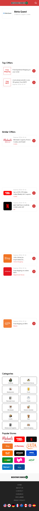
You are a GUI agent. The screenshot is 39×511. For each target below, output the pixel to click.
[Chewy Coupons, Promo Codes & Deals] (31, 453)
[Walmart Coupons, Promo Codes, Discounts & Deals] (7, 467)
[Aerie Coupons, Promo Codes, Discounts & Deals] (31, 460)
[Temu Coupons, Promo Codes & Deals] (7, 453)
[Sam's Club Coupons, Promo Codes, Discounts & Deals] (19, 467)
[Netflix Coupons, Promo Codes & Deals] (31, 439)
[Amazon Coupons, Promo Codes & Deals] (19, 453)
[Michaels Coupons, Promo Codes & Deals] (7, 439)
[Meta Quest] (19, 3)
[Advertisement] (19, 40)
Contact (19, 491)
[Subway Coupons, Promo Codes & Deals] (7, 460)
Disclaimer (19, 497)
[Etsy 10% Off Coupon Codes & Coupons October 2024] (7, 446)
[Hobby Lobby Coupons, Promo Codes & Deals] (19, 439)
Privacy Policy (19, 500)
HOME (19, 485)
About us (19, 488)
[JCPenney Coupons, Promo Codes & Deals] (19, 446)
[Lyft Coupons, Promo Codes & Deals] (19, 460)
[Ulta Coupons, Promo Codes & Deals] (31, 446)
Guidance (19, 494)
